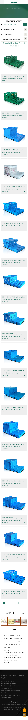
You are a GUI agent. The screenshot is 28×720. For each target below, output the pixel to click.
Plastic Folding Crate (9, 24)
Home (2, 8)
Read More (6, 662)
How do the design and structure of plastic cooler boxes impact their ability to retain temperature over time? (14, 641)
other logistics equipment (11, 39)
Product (7, 8)
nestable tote (7, 34)
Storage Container (9, 29)
